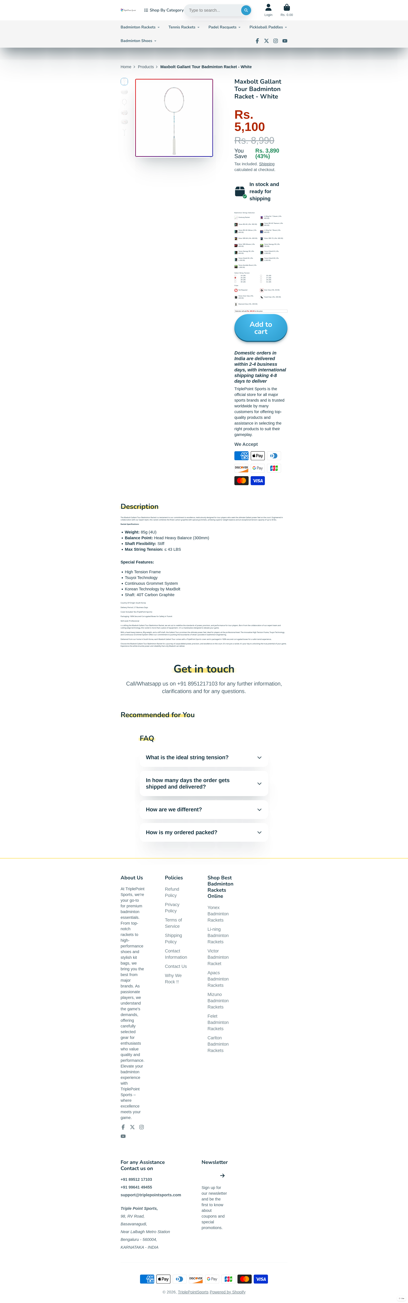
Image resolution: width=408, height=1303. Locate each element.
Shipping (267, 164)
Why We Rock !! (173, 978)
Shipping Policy (173, 938)
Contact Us (176, 966)
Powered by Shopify (228, 1292)
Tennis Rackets (182, 27)
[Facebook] (257, 40)
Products (146, 66)
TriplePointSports (193, 1292)
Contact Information (176, 954)
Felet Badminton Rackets (218, 1022)
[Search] (246, 10)
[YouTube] (284, 40)
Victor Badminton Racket (218, 957)
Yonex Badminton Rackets (218, 914)
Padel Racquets (222, 27)
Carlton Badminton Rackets (218, 1044)
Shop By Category (167, 10)
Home (126, 66)
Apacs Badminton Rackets (218, 979)
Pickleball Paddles (266, 27)
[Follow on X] (266, 40)
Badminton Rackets (138, 27)
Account (268, 10)
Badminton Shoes (136, 40)
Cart (287, 10)
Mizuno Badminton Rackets (218, 1000)
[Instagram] (275, 40)
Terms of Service (173, 923)
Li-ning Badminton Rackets (218, 935)
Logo (128, 10)
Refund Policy (172, 892)
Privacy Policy (172, 907)
